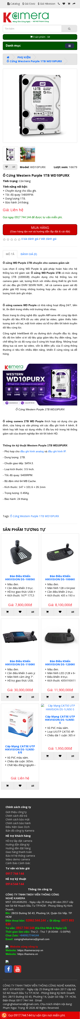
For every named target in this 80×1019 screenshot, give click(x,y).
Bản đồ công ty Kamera (20, 830)
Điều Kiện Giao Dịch (18, 827)
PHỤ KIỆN (24, 57)
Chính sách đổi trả (16, 815)
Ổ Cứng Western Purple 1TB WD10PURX (34, 61)
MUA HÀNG (40, 229)
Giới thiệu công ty (16, 812)
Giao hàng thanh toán (19, 852)
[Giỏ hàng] (69, 3)
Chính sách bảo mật (18, 819)
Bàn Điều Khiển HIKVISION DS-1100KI (20, 662)
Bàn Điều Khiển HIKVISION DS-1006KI (60, 577)
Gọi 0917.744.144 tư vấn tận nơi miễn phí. (36, 1015)
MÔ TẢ (10, 254)
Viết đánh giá (48, 239)
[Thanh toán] (74, 3)
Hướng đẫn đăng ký (17, 844)
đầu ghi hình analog (32, 451)
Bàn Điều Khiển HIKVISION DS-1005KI (20, 577)
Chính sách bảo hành (18, 823)
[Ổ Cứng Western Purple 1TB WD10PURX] (40, 106)
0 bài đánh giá (29, 239)
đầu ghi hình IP (56, 451)
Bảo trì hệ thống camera (20, 855)
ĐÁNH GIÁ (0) (29, 254)
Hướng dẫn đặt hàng (18, 848)
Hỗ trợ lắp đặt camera (19, 841)
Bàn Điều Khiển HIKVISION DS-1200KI (60, 662)
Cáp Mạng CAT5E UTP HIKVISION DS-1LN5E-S (60, 719)
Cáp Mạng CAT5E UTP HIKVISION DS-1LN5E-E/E (20, 749)
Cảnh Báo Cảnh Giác (18, 863)
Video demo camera (18, 859)
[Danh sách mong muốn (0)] (64, 3)
